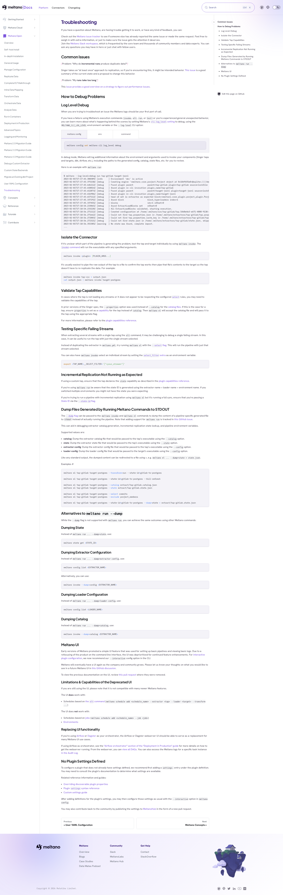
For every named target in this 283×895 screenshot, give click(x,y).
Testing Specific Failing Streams (235, 44)
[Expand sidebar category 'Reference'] (34, 206)
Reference (13, 206)
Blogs (82, 856)
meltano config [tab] (74, 134)
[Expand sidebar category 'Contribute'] (34, 222)
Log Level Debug (229, 31)
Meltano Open (15, 35)
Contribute (13, 222)
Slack (113, 851)
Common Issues (225, 21)
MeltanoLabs (117, 856)
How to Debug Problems (229, 26)
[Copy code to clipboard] (202, 145)
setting (163, 121)
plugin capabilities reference (121, 320)
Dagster (92, 735)
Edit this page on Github (233, 94)
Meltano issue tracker (88, 36)
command (71, 247)
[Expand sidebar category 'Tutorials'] (34, 214)
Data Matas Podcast (90, 866)
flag (159, 345)
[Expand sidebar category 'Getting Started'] (34, 19)
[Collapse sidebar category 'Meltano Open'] (34, 35)
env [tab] (100, 134)
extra (155, 355)
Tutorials (12, 214)
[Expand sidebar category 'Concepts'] (34, 197)
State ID (65, 401)
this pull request (127, 674)
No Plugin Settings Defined (233, 76)
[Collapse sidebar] (214, 22)
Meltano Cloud (15, 27)
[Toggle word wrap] (200, 175)
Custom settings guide (75, 792)
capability (103, 310)
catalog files (174, 306)
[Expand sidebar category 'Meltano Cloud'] (34, 27)
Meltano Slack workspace (84, 43)
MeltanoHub (149, 808)
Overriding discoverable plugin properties (86, 784)
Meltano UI (226, 71)
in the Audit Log (69, 752)
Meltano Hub (117, 861)
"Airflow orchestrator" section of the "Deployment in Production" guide (141, 745)
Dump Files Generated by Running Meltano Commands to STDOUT (237, 57)
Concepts (13, 197)
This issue (190, 70)
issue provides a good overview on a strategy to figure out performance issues (108, 86)
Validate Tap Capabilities (232, 40)
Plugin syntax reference (81, 788)
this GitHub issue (183, 419)
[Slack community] (268, 7)
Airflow (80, 735)
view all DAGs (129, 749)
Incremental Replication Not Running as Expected (238, 50)
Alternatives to (237, 65)
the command (95, 701)
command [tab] (125, 134)
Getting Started (16, 19)
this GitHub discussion (104, 668)
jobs (87, 717)
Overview (84, 851)
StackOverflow (148, 856)
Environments (71, 722)
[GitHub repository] (262, 7)
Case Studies (86, 861)
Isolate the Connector (231, 35)
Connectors (58, 7)
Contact (145, 851)
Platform (43, 7)
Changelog (74, 7)
